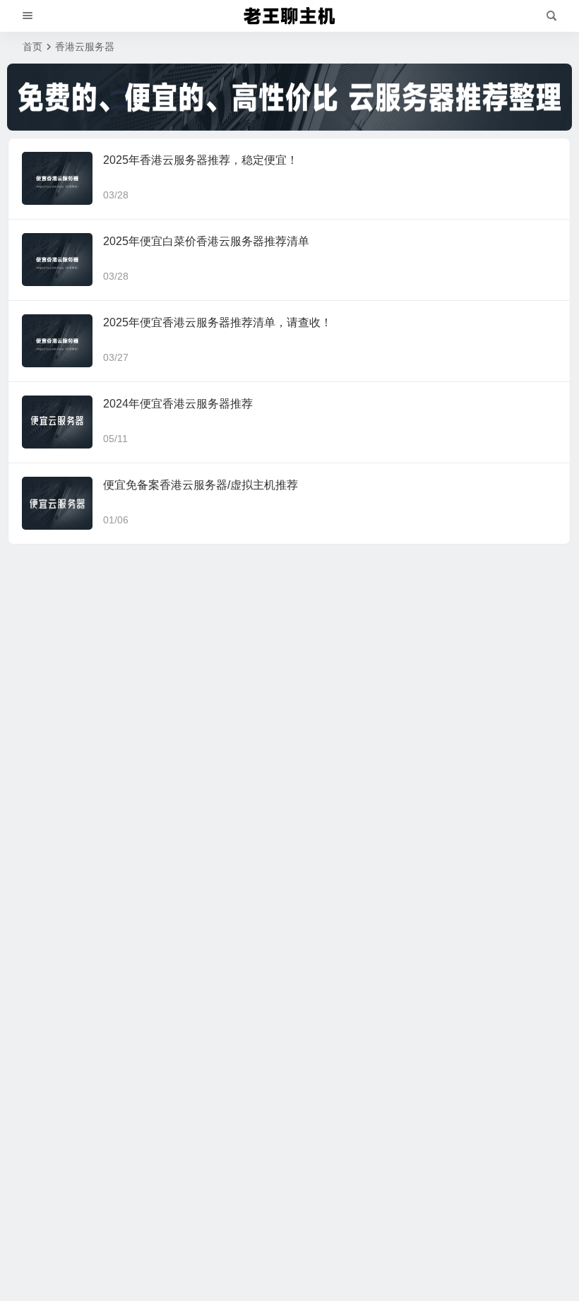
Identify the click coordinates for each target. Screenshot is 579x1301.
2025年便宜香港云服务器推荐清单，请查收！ (217, 322)
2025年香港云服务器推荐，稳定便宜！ (200, 160)
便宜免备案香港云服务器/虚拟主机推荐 (200, 485)
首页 (32, 46)
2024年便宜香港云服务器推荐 (178, 404)
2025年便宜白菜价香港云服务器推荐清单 (206, 241)
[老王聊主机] (289, 16)
